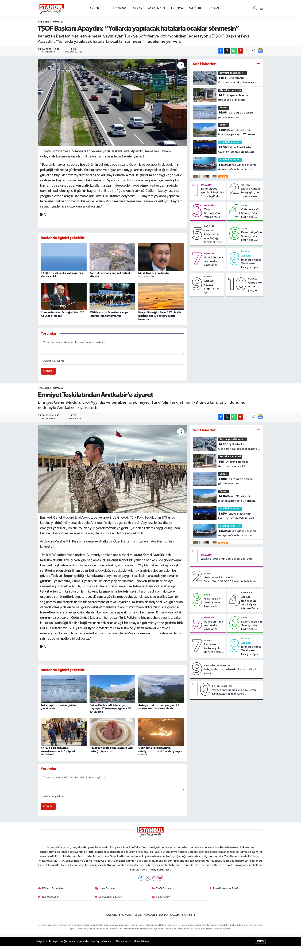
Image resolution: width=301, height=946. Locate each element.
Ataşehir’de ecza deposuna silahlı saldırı (233, 97)
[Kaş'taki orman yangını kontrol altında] (112, 256)
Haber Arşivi (163, 897)
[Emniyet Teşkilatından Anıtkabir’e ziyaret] (112, 469)
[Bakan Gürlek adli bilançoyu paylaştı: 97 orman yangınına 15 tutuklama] (112, 688)
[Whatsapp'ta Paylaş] (234, 51)
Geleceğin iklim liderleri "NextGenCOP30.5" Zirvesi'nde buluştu (230, 579)
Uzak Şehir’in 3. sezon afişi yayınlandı (214, 261)
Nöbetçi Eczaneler (52, 888)
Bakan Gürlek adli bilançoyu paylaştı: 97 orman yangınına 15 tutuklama (236, 133)
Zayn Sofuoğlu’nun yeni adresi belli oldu (214, 213)
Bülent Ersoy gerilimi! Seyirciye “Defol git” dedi (212, 192)
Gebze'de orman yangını (255, 286)
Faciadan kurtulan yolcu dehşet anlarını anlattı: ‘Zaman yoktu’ (214, 648)
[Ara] (255, 8)
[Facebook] (141, 878)
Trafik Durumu (164, 888)
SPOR (137, 8)
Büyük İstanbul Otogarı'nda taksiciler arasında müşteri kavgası (238, 80)
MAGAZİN (156, 8)
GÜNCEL (97, 8)
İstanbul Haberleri (229, 142)
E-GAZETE (215, 8)
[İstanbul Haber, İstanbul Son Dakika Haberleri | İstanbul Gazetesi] (51, 9)
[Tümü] (258, 63)
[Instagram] (154, 878)
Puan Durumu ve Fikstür (226, 888)
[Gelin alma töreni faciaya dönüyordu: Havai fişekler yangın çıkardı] (161, 731)
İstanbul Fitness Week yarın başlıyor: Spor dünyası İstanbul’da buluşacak (251, 263)
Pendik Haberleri (222, 686)
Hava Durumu (107, 888)
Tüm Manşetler (50, 897)
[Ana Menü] (261, 8)
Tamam (260, 941)
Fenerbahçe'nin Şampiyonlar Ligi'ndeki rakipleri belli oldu (251, 236)
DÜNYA (177, 8)
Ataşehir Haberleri (230, 90)
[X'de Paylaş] (227, 51)
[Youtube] (160, 878)
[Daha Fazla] (240, 51)
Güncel (58, 22)
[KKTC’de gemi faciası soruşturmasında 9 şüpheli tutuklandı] (64, 731)
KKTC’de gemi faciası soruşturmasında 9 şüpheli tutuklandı (58, 751)
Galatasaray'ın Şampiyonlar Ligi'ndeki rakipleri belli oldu (250, 213)
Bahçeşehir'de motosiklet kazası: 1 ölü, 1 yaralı (230, 671)
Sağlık (222, 177)
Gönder (48, 371)
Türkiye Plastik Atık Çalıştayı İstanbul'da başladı (236, 149)
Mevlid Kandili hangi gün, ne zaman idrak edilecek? (250, 192)
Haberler (43, 22)
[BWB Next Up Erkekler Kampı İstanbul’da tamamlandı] (112, 296)
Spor (244, 206)
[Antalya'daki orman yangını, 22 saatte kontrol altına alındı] (161, 688)
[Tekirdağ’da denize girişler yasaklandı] (64, 688)
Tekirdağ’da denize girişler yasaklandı (235, 115)
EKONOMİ (118, 8)
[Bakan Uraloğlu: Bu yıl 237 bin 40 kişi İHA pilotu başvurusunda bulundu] (161, 296)
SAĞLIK (195, 8)
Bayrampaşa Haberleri (232, 73)
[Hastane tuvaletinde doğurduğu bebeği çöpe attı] (112, 731)
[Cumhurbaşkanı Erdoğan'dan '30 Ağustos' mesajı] (64, 296)
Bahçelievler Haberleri (217, 665)
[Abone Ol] (260, 50)
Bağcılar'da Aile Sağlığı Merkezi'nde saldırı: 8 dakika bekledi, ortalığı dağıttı (214, 238)
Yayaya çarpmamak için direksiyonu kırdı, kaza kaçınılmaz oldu (211, 289)
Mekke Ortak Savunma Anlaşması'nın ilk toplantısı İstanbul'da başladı (237, 167)
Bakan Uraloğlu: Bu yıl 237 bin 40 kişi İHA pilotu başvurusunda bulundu (159, 316)
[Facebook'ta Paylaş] (220, 51)
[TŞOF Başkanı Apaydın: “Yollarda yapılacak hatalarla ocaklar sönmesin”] (112, 102)
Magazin (206, 185)
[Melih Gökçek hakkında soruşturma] (161, 256)
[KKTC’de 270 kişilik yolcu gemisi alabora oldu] (64, 256)
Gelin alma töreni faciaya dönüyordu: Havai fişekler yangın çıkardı (160, 751)
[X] (147, 878)
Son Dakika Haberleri (110, 897)
